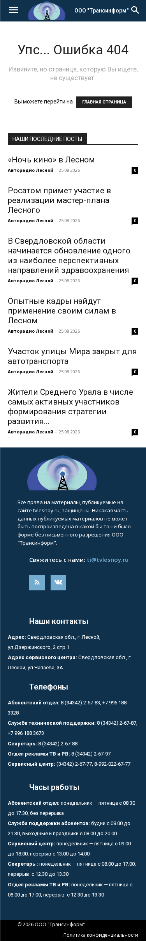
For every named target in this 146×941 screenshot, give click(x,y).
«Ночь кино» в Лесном (51, 159)
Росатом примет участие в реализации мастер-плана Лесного (59, 200)
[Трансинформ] (73, 472)
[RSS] (37, 582)
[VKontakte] (58, 582)
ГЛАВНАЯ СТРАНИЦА (104, 102)
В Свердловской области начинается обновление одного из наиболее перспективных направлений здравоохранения (69, 255)
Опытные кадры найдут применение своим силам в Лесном (62, 310)
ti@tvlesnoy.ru (107, 559)
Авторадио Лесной (30, 170)
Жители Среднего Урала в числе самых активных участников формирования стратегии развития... (70, 406)
